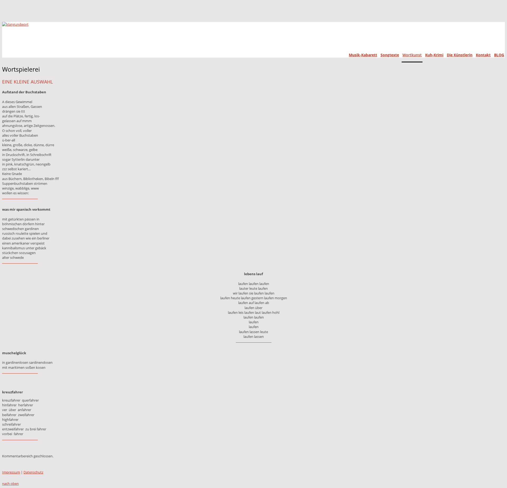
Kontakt (483, 54)
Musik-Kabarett (363, 54)
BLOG (499, 54)
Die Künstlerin (459, 54)
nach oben (10, 483)
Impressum (11, 472)
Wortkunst (412, 54)
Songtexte (390, 54)
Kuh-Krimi (434, 54)
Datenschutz (33, 472)
